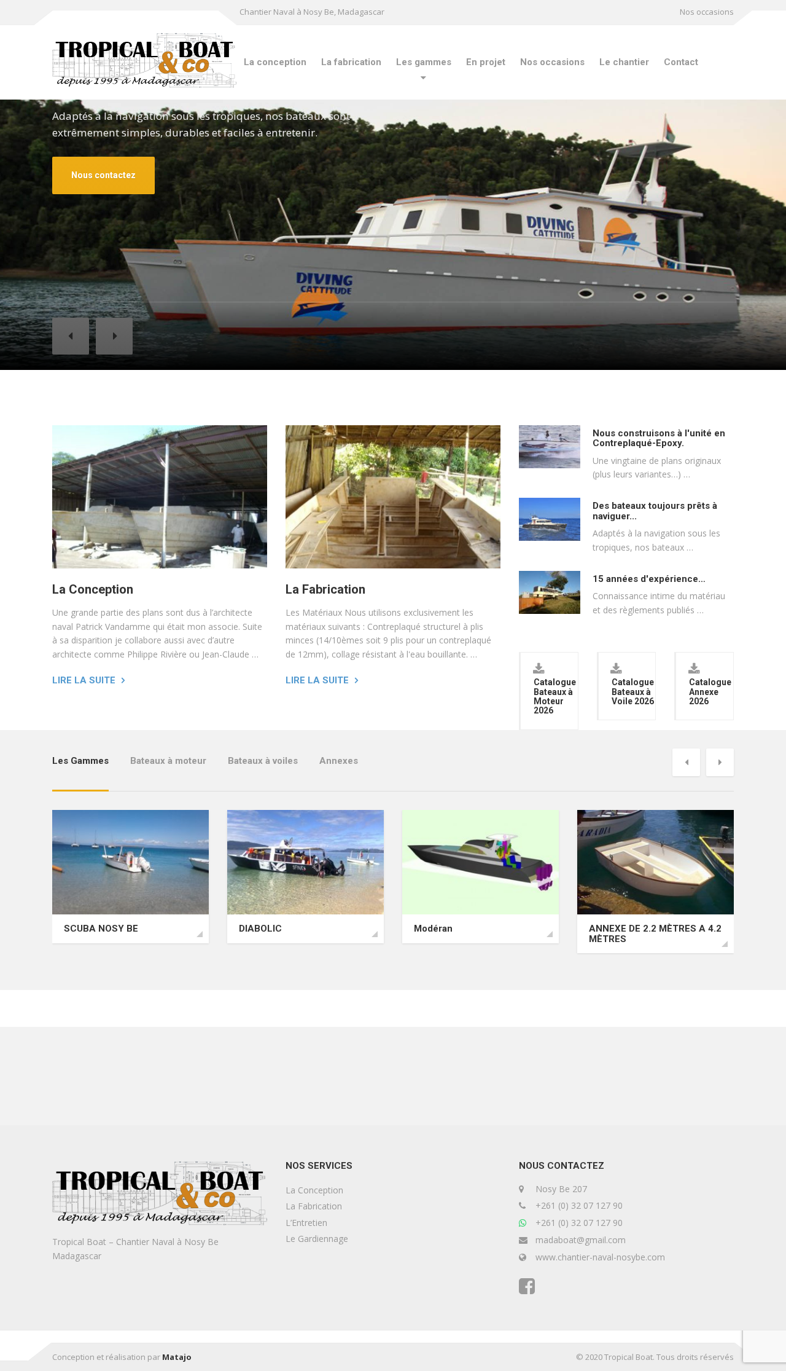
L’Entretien (306, 1222)
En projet (485, 62)
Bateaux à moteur (168, 760)
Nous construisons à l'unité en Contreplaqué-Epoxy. (659, 438)
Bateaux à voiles (263, 760)
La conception (275, 62)
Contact (681, 62)
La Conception (92, 589)
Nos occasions (707, 11)
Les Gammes (80, 760)
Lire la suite (83, 680)
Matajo (177, 1356)
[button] (70, 336)
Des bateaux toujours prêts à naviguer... (655, 511)
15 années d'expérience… (649, 578)
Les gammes (423, 62)
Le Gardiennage (317, 1238)
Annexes (338, 760)
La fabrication (351, 62)
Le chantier (624, 62)
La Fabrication (325, 589)
